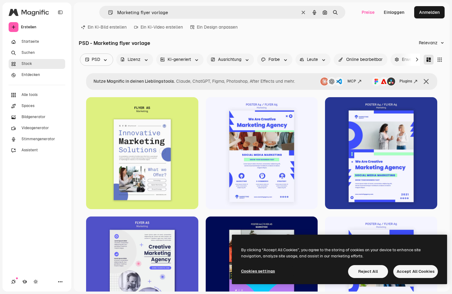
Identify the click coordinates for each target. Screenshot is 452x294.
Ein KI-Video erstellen (162, 27)
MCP (351, 81)
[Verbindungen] (13, 282)
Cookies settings (258, 271)
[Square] (440, 60)
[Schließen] (426, 81)
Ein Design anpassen (217, 27)
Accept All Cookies (415, 271)
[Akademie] (25, 282)
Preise (368, 12)
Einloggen (394, 12)
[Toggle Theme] (36, 282)
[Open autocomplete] (108, 12)
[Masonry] (429, 60)
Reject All (368, 271)
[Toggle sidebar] (60, 12)
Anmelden (429, 12)
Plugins (405, 81)
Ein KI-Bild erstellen (107, 27)
